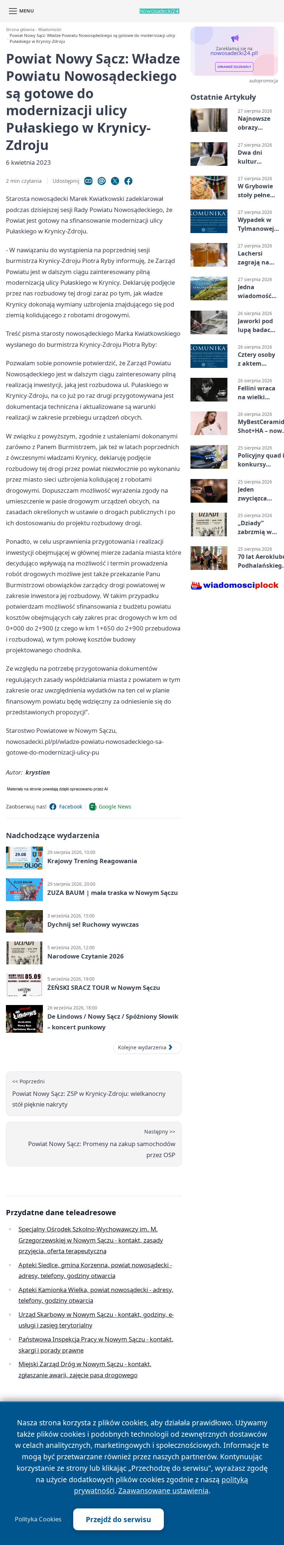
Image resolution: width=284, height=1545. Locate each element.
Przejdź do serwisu (118, 1519)
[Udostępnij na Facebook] (128, 181)
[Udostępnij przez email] (101, 181)
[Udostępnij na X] (115, 181)
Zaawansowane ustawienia (163, 1491)
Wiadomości (49, 29)
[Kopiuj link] (88, 181)
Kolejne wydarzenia (142, 1047)
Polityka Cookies (38, 1519)
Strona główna (20, 29)
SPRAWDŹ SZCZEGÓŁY (234, 67)
